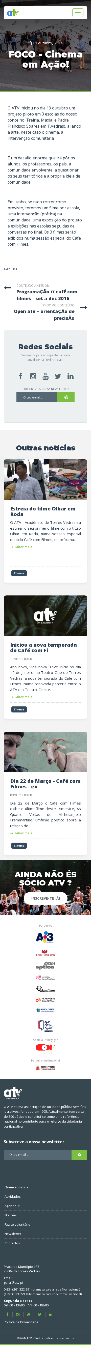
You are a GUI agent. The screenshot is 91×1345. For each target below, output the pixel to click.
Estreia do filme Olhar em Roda (43, 511)
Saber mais (23, 547)
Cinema (19, 573)
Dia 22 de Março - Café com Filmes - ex (45, 784)
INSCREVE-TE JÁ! (45, 898)
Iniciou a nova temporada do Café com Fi (43, 647)
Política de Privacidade (21, 1322)
